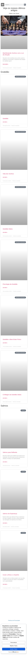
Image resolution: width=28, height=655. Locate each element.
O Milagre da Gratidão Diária (12, 394)
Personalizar (13, 642)
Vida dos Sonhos (8, 174)
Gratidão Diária (8, 229)
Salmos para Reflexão (10, 452)
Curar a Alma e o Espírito (11, 575)
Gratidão (5, 118)
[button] (2, 4)
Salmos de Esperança (10, 513)
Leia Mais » (5, 177)
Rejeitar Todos (13, 645)
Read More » (5, 64)
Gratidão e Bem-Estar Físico (12, 339)
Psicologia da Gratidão (10, 284)
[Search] (25, 5)
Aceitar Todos (13, 649)
